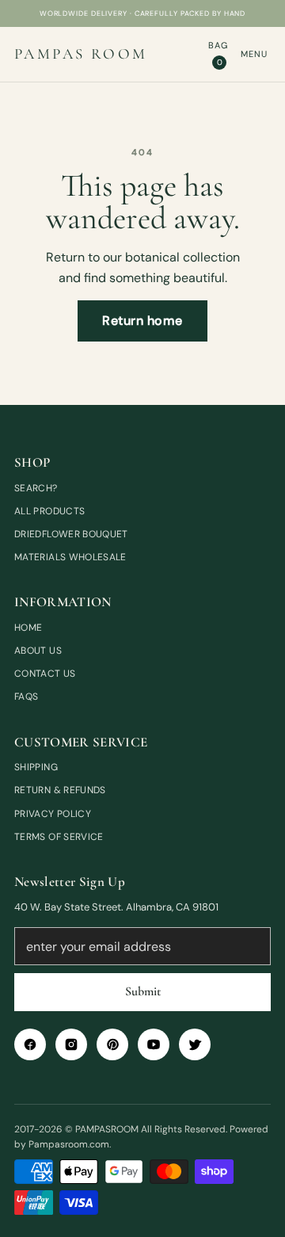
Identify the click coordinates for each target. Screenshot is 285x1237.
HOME (28, 627)
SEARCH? (36, 488)
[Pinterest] (112, 1044)
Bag (218, 53)
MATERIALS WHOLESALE (70, 557)
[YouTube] (153, 1044)
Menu (254, 53)
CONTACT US (45, 673)
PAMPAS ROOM (81, 53)
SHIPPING (36, 767)
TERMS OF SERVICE (59, 836)
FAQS (26, 696)
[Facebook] (30, 1044)
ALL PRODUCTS (49, 511)
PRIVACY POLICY (52, 813)
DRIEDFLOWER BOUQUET (71, 534)
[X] (195, 1044)
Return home (142, 320)
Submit (143, 991)
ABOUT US (38, 650)
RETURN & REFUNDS (60, 790)
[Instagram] (71, 1044)
